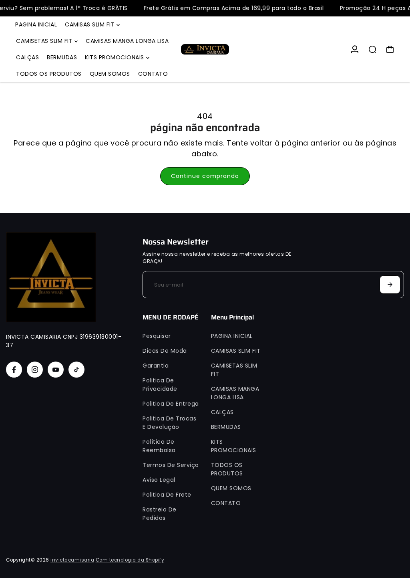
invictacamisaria (72, 560)
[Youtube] (56, 370)
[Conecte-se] (355, 49)
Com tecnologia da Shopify (130, 560)
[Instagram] (35, 370)
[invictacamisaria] (205, 49)
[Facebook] (14, 370)
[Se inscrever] (390, 284)
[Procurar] (372, 49)
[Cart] (390, 49)
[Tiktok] (76, 370)
